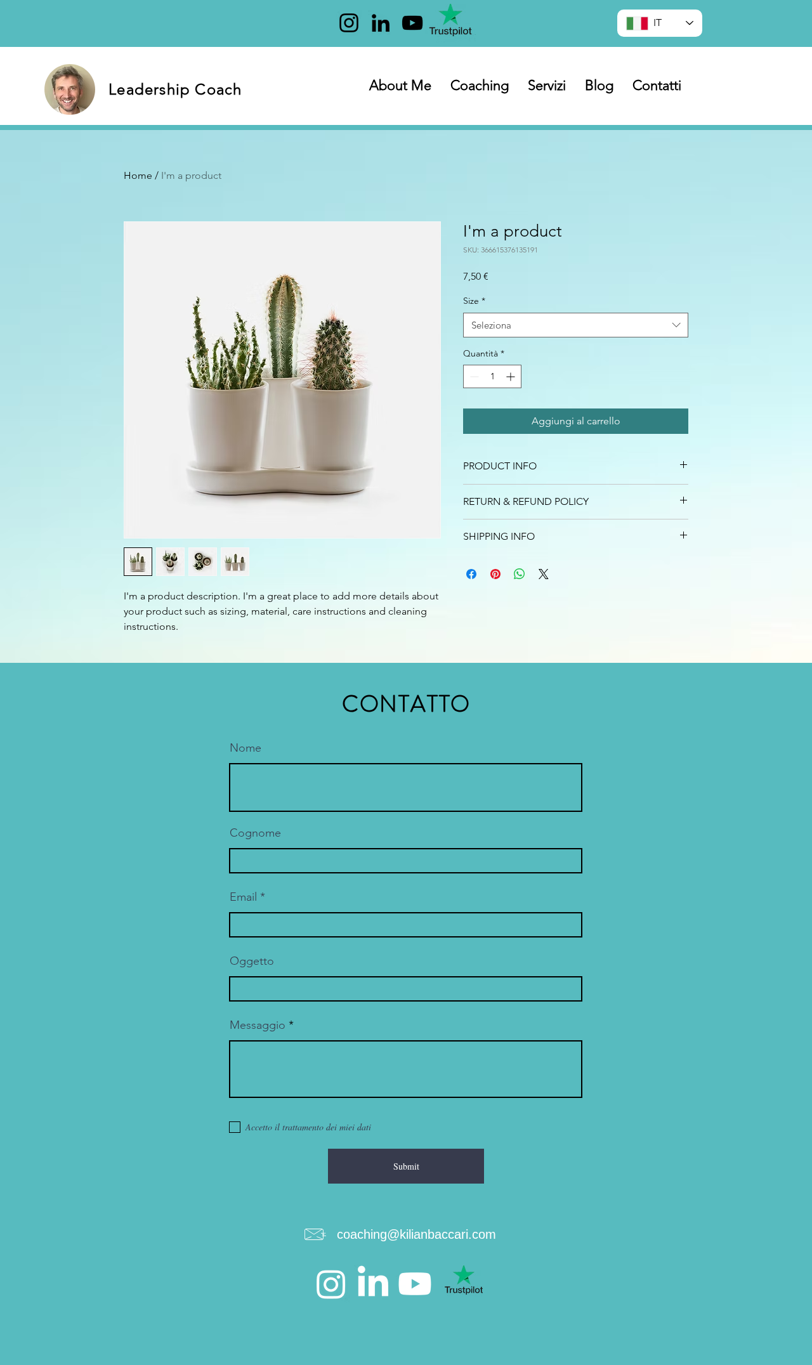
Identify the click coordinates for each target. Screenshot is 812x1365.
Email (243, 897)
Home (138, 175)
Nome (245, 748)
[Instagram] (349, 23)
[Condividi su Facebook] (471, 574)
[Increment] (512, 376)
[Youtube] (415, 1284)
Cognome (255, 833)
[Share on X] (543, 574)
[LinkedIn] (380, 23)
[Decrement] (473, 376)
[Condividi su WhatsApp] (519, 574)
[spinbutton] (492, 376)
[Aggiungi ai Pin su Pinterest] (495, 574)
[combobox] (575, 325)
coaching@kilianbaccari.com (416, 1234)
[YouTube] (412, 23)
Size (474, 300)
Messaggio (257, 1025)
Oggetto (252, 961)
